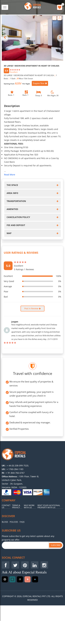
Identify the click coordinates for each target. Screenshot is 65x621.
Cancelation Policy (18, 217)
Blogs (5, 522)
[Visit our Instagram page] (44, 565)
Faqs (22, 522)
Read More (9, 174)
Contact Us (6, 506)
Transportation (16, 201)
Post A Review (31, 308)
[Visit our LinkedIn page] (34, 565)
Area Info (12, 193)
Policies (14, 522)
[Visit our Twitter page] (15, 565)
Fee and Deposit (16, 225)
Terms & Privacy (16, 506)
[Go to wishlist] (59, 7)
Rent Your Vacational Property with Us (48, 506)
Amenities (12, 209)
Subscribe (55, 545)
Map (9, 233)
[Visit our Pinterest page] (25, 565)
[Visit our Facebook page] (5, 565)
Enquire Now (39, 83)
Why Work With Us (29, 506)
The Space (12, 185)
